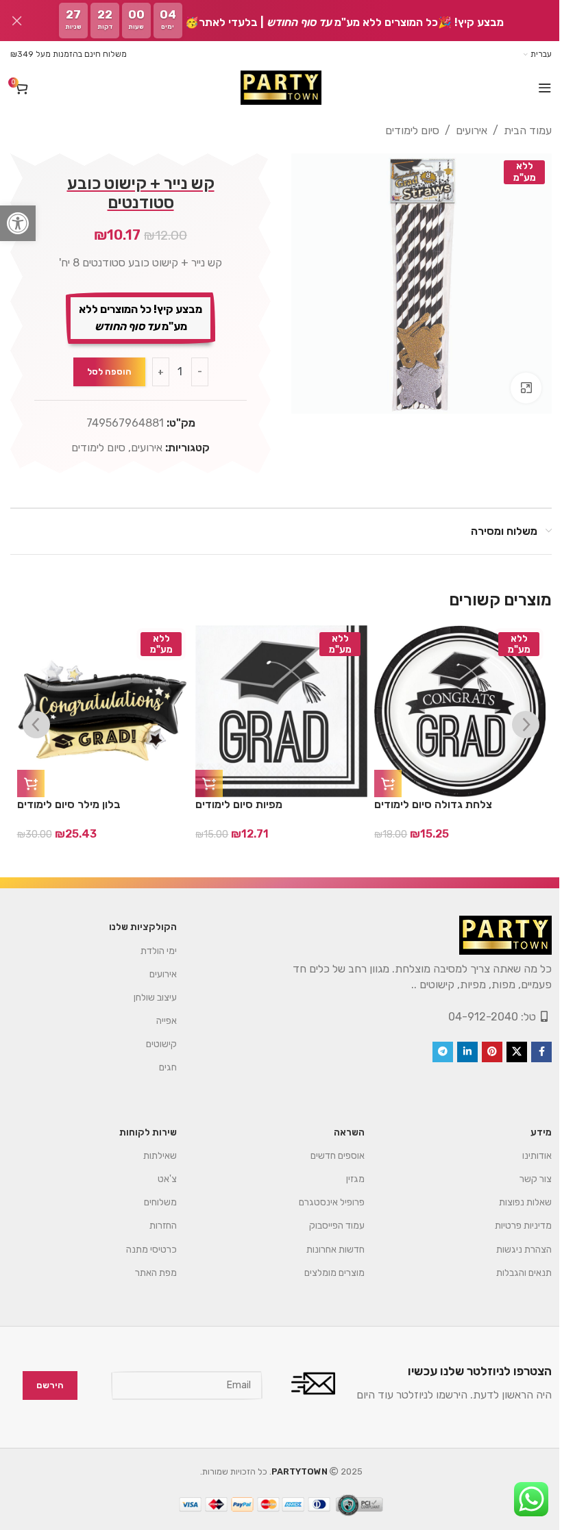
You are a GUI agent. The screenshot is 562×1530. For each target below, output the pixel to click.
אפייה (156, 1021)
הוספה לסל (106, 371)
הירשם (39, 1385)
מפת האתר (146, 1273)
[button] (18, 223)
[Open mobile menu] (534, 87)
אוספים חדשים (327, 1156)
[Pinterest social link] (482, 1052)
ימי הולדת (148, 951)
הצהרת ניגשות (513, 1249)
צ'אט (157, 1179)
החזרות (153, 1225)
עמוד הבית (517, 130)
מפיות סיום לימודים (238, 804)
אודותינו (526, 1156)
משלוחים (150, 1202)
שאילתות (150, 1156)
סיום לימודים (402, 130)
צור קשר (525, 1179)
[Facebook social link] (531, 1052)
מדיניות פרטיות (513, 1225)
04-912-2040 (473, 1016)
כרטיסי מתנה (141, 1249)
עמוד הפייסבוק (326, 1225)
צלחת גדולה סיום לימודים (433, 804)
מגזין (345, 1179)
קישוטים (151, 1044)
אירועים (461, 130)
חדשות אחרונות (325, 1249)
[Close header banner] (17, 20)
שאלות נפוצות (515, 1202)
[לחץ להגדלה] (515, 382)
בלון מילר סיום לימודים (68, 804)
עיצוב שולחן (145, 997)
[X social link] (506, 1052)
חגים (158, 1067)
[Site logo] (275, 87)
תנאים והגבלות (513, 1273)
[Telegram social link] (432, 1052)
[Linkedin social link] (457, 1052)
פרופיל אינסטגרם (321, 1202)
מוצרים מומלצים (324, 1273)
